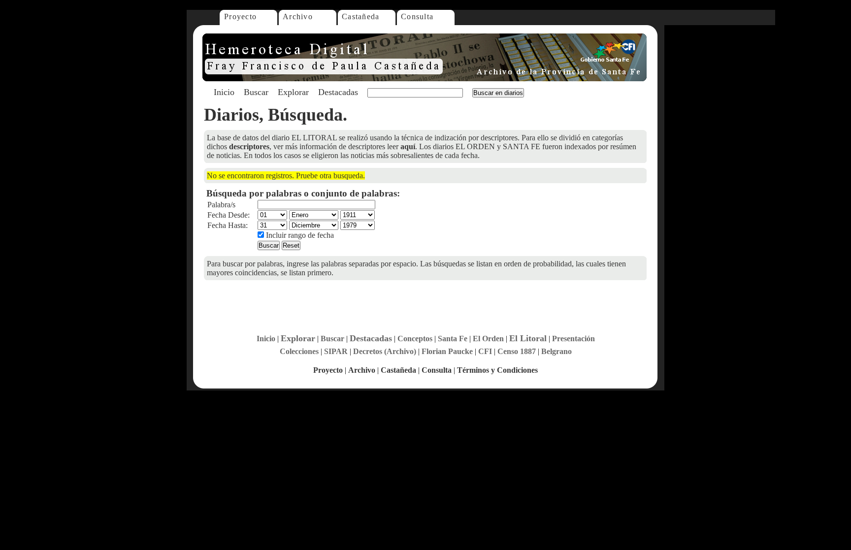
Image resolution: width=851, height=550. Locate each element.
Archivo (298, 16)
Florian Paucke (447, 351)
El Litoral (528, 338)
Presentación (573, 338)
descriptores (249, 146)
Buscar (256, 92)
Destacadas (338, 92)
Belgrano (556, 351)
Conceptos (414, 338)
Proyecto (240, 16)
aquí (407, 146)
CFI (485, 351)
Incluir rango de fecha (299, 235)
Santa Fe (452, 338)
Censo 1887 (516, 351)
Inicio (224, 92)
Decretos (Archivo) (384, 351)
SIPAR (336, 351)
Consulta (417, 16)
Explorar (293, 92)
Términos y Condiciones (497, 370)
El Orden (488, 338)
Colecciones (299, 351)
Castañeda (361, 16)
